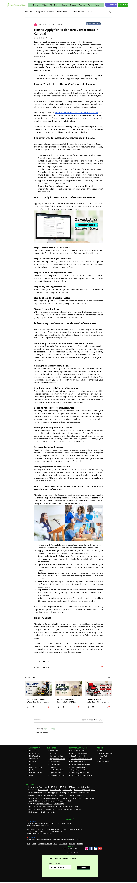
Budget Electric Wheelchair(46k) (79, 793)
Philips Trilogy (59, 804)
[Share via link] (48, 661)
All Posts (28, 12)
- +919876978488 (36, 831)
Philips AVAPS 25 (77, 798)
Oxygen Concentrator (44, 12)
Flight (56, 793)
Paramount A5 (44, 787)
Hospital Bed (78, 12)
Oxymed (92, 798)
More (90, 12)
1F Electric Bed (74, 787)
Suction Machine (66, 809)
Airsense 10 (62, 801)
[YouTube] (100, 848)
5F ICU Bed (63, 787)
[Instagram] (86, 848)
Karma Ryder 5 (43, 790)
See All (110, 677)
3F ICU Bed (54, 787)
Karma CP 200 (67, 790)
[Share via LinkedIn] (44, 661)
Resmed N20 (51, 812)
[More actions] (102, 25)
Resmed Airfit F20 (39, 812)
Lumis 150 (57, 798)
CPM (57, 809)
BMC (86, 798)
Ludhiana (72, 844)
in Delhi (81, 775)
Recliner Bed (85, 787)
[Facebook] (91, 848)
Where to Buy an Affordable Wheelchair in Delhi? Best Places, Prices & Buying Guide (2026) (98, 700)
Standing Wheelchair (49, 807)
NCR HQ (32, 838)
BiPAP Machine (63, 12)
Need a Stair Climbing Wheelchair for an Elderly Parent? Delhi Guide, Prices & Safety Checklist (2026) (37, 700)
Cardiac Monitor (48, 809)
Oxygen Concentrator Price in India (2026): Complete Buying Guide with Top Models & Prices (67, 700)
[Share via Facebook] (35, 661)
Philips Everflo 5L (50, 795)
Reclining (63, 793)
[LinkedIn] (95, 848)
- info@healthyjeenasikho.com (39, 833)
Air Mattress (78, 809)
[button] (110, 12)
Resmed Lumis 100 (46, 798)
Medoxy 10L (82, 795)
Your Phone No (54, 863)
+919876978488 (73, 848)
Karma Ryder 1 (89, 790)
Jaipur (55, 844)
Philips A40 (40, 804)
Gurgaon (41, 844)
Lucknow (48, 844)
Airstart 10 (53, 801)
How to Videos (104, 762)
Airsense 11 (44, 801)
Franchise (32, 762)
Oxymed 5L (73, 795)
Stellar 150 (66, 798)
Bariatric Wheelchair (66, 807)
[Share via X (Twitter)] (39, 661)
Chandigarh (63, 844)
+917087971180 (72, 853)
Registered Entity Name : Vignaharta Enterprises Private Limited (49, 823)
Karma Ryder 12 (55, 790)
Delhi (28, 844)
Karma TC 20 (78, 790)
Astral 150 (48, 804)
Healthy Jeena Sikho (43, 825)
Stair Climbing (48, 793)
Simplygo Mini (62, 795)
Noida (34, 844)
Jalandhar (80, 844)
